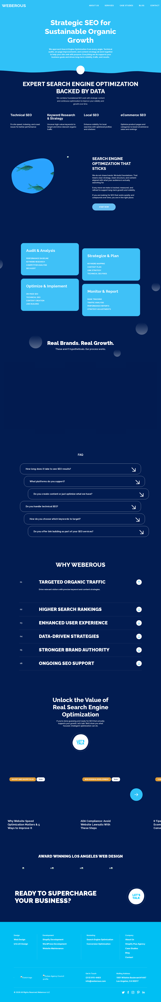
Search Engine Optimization (100, 939)
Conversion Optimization (99, 944)
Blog (141, 5)
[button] (136, 794)
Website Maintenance (53, 948)
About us (94, 5)
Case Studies (126, 5)
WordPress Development (55, 944)
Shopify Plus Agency (135, 944)
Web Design (19, 939)
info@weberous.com (96, 981)
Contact (154, 5)
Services (109, 5)
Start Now (104, 207)
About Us (129, 939)
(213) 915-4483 (93, 977)
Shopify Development (53, 939)
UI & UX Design (21, 944)
